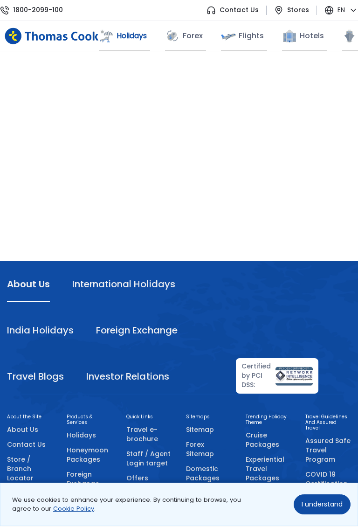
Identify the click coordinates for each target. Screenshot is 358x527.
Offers (137, 478)
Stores (298, 10)
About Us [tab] (28, 284)
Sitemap (200, 429)
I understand (322, 504)
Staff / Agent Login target (148, 458)
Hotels (312, 35)
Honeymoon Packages (87, 454)
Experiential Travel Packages (265, 469)
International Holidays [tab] (123, 284)
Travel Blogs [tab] (35, 376)
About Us (22, 429)
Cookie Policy (73, 509)
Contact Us (239, 10)
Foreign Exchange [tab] (136, 330)
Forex (193, 35)
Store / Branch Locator (20, 469)
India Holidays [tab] (40, 330)
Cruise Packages (262, 439)
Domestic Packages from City (203, 478)
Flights (251, 35)
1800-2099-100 (38, 10)
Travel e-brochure (142, 434)
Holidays (81, 435)
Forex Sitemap (200, 449)
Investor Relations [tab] (127, 376)
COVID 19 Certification (326, 479)
